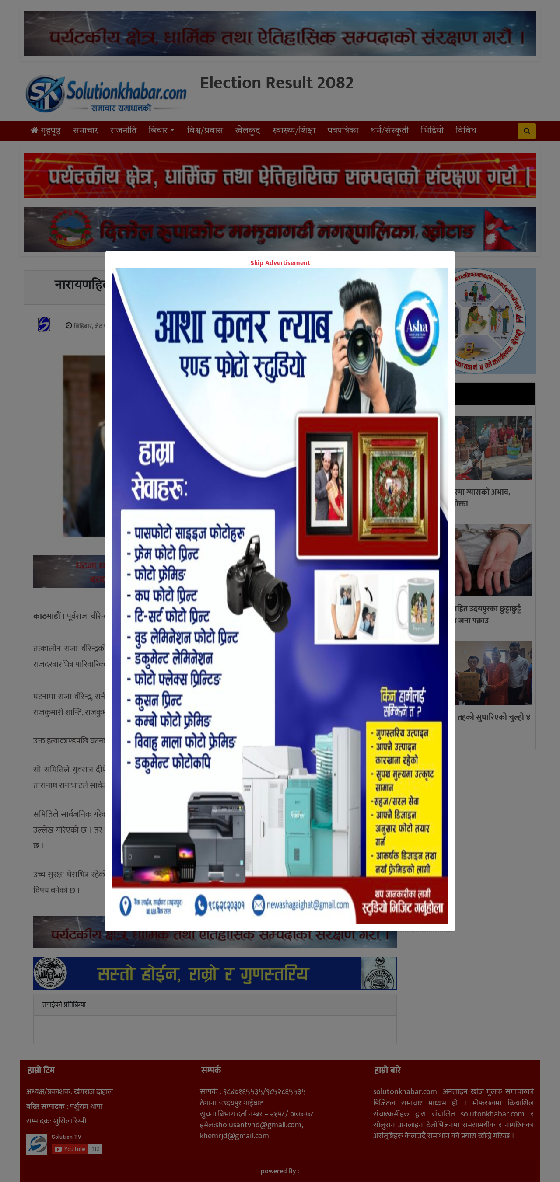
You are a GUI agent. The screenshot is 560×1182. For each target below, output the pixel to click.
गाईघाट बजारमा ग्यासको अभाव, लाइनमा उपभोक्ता (464, 498)
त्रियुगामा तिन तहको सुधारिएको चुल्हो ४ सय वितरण (475, 723)
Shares (216, 600)
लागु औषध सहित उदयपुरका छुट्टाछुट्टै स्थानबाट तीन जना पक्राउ (470, 615)
